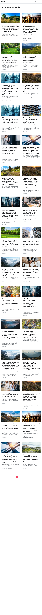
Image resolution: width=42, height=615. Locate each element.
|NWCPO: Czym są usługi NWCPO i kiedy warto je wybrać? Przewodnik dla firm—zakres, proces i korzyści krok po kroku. (10, 272)
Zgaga (3, 2)
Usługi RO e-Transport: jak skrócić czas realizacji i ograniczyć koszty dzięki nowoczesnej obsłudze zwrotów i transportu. (30, 59)
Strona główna (38, 1)
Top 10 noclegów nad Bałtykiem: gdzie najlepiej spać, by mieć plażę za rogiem (10, 394)
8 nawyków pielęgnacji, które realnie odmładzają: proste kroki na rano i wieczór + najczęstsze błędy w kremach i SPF (10, 302)
